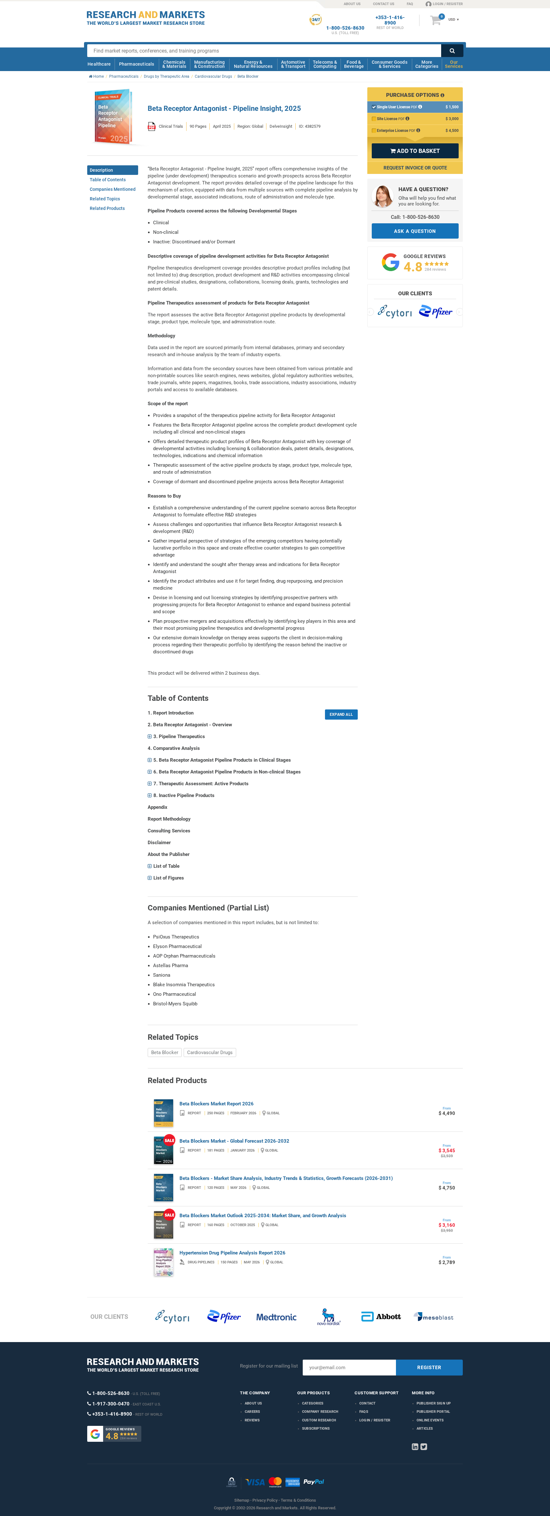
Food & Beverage (354, 64)
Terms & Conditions (298, 1500)
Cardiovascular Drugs (210, 1052)
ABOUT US (352, 4)
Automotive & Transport (293, 64)
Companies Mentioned (113, 189)
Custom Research (319, 1420)
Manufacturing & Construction (209, 64)
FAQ (410, 4)
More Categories (426, 64)
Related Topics (105, 198)
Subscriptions (316, 1428)
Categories (312, 1403)
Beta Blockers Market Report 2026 (217, 1104)
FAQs (363, 1412)
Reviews (252, 1420)
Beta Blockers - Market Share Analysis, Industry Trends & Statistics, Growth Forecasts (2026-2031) (286, 1178)
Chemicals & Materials (174, 64)
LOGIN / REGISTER (448, 4)
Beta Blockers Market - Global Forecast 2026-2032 (234, 1141)
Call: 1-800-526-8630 (415, 217)
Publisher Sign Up (434, 1403)
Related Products (107, 208)
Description (101, 170)
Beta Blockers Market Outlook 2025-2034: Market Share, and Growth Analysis (263, 1215)
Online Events (430, 1420)
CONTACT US (383, 4)
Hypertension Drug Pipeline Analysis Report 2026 (233, 1253)
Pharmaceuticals (136, 64)
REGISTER (429, 1367)
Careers (252, 1412)
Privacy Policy (265, 1500)
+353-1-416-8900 (390, 20)
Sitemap (241, 1500)
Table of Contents (108, 179)
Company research (320, 1412)
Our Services (454, 64)
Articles (425, 1428)
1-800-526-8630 (345, 28)
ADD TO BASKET (415, 150)
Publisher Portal (433, 1412)
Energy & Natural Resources (253, 64)
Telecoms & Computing (325, 64)
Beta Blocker (164, 1052)
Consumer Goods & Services (389, 64)
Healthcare (99, 64)
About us (253, 1403)
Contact (367, 1403)
